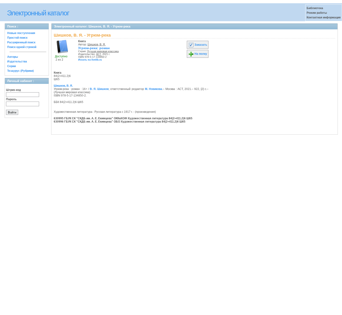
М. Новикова (153, 89)
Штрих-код (13, 90)
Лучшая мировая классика (103, 51)
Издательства (17, 61)
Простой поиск (17, 37)
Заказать (200, 44)
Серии (11, 66)
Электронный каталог (38, 13)
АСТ (98, 54)
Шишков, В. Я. (96, 44)
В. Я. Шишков (99, 89)
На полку (200, 53)
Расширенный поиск (21, 42)
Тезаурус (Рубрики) (20, 70)
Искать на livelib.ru (90, 59)
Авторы (12, 56)
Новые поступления (21, 33)
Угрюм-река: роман (94, 48)
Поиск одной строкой (21, 47)
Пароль (11, 99)
